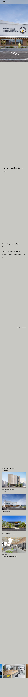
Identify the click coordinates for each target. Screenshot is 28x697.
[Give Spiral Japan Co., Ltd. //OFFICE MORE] (14, 31)
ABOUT (19, 327)
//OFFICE (4, 534)
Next (25, 60)
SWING (6, 1)
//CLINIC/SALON (6, 513)
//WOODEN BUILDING (15, 513)
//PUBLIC (4, 491)
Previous (23, 60)
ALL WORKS (5, 470)
